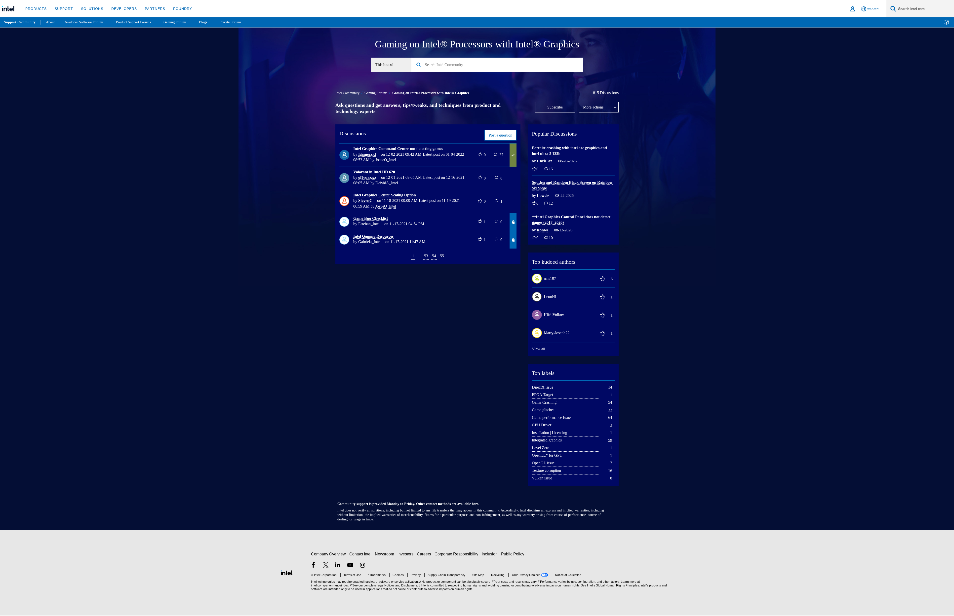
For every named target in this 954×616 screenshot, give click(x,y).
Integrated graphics (549, 440)
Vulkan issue (543, 478)
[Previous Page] (405, 256)
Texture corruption (548, 470)
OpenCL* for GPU (547, 455)
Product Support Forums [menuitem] (140, 22)
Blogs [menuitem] (212, 22)
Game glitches (544, 410)
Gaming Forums (379, 93)
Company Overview (328, 554)
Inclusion (491, 554)
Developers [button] (120, 8)
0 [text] (537, 169)
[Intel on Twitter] (325, 566)
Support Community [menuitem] (20, 22)
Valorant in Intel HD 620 (376, 172)
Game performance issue (554, 418)
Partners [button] (149, 8)
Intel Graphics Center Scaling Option (387, 195)
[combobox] (499, 65)
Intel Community (348, 93)
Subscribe (555, 107)
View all (539, 349)
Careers (425, 554)
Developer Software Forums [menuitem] (87, 22)
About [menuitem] (51, 22)
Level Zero (541, 448)
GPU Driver (542, 425)
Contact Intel (361, 554)
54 (433, 256)
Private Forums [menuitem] (241, 22)
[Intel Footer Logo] (287, 572)
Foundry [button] (176, 8)
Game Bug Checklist (372, 218)
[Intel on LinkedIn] (338, 566)
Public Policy (513, 554)
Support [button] (62, 8)
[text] (534, 170)
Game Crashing (545, 402)
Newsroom (385, 554)
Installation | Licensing (551, 433)
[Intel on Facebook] (313, 566)
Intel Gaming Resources (375, 236)
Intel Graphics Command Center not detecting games (403, 149)
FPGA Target (543, 395)
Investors (406, 554)
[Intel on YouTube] (350, 566)
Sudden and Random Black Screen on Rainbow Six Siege (567, 185)
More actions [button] (594, 107)
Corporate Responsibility (457, 554)
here (479, 504)
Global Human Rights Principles (616, 585)
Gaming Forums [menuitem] (184, 22)
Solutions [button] (89, 8)
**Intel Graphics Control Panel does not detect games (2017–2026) (569, 220)
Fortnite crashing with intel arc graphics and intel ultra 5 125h (569, 151)
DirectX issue (543, 387)
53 (424, 256)
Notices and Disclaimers (400, 585)
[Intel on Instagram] (362, 566)
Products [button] (35, 8)
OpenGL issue (544, 463)
